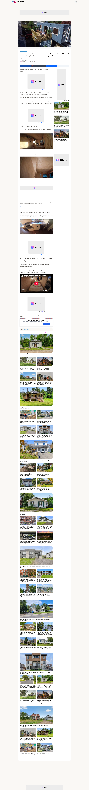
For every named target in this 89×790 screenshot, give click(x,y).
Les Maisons (24, 60)
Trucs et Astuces (23, 51)
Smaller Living (26, 329)
